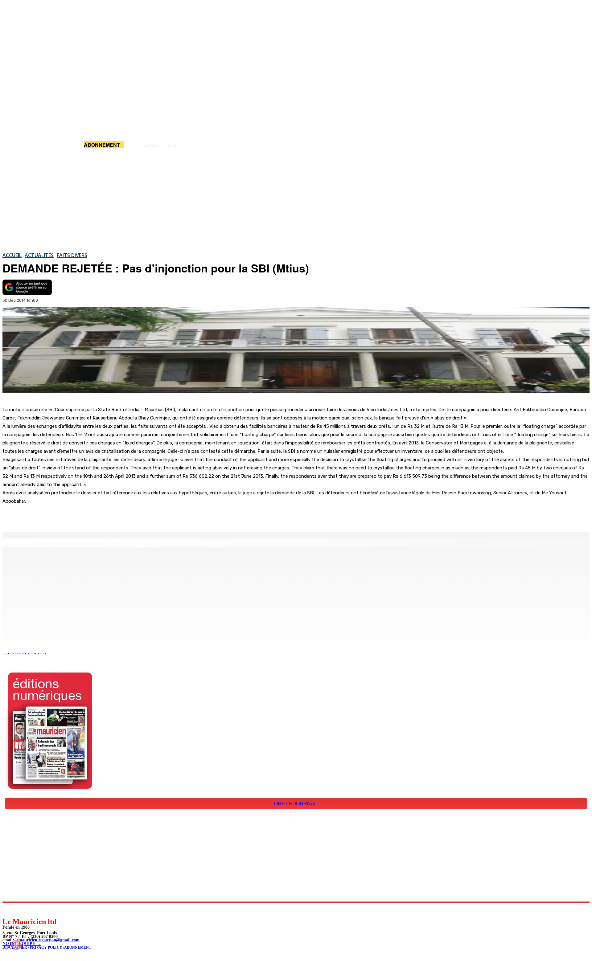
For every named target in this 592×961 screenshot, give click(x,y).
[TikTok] (49, 909)
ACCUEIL (12, 255)
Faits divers (72, 255)
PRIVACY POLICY (45, 947)
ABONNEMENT (77, 947)
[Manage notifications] (16, 945)
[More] (131, 516)
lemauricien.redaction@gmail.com (47, 940)
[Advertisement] (296, 200)
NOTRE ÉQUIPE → (21, 943)
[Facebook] (64, 516)
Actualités (39, 255)
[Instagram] (21, 909)
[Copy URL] (108, 516)
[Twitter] (86, 516)
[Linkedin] (35, 909)
